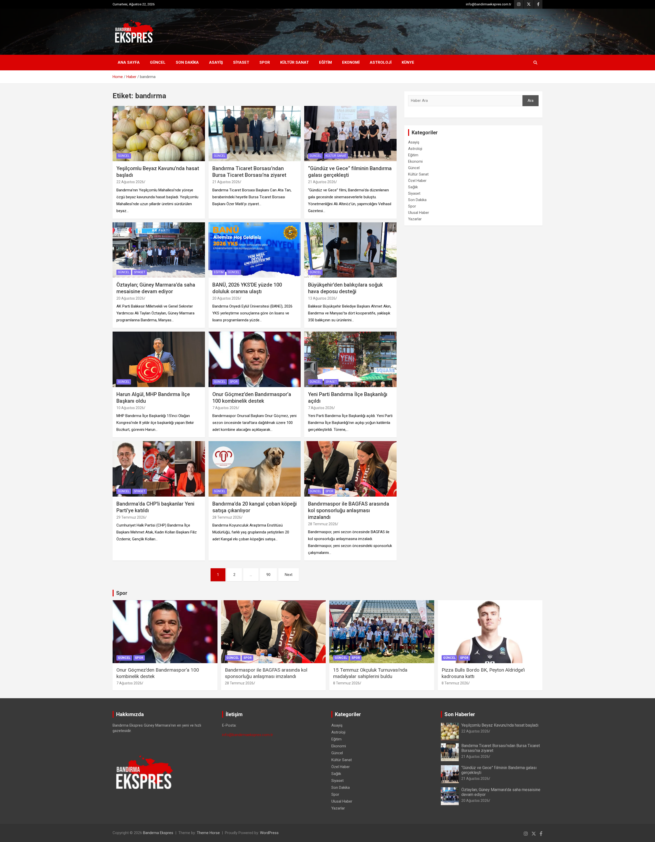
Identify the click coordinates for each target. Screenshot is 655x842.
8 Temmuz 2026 (346, 683)
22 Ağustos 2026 (130, 182)
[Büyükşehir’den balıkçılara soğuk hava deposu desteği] (350, 250)
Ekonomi (350, 62)
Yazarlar (415, 219)
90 (268, 574)
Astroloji (380, 62)
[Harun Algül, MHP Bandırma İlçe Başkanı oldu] (158, 359)
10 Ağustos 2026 (130, 408)
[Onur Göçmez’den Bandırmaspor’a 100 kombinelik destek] (254, 359)
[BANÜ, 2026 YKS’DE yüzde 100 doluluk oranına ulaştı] (254, 250)
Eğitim (325, 62)
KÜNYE (408, 62)
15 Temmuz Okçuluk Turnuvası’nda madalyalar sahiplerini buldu (370, 673)
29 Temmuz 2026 (130, 517)
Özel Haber (417, 180)
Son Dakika (187, 62)
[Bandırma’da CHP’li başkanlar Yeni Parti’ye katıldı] (158, 469)
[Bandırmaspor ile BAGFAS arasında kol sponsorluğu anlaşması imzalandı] (350, 469)
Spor (264, 62)
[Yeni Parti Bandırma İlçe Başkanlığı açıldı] (350, 359)
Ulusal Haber (418, 212)
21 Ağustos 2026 (226, 182)
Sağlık (413, 187)
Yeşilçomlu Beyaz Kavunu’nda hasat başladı (499, 725)
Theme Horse (208, 832)
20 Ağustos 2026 (130, 298)
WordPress (269, 832)
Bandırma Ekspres (158, 832)
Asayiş (216, 62)
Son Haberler (459, 714)
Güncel (158, 62)
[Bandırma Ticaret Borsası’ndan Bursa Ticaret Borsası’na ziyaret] (254, 133)
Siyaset (241, 62)
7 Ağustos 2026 (225, 408)
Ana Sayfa (129, 62)
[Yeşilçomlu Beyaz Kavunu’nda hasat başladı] (158, 133)
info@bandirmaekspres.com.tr (488, 4)
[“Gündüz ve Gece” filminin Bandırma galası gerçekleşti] (350, 133)
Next (288, 574)
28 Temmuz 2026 (226, 517)
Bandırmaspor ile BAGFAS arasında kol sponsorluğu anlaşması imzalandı (348, 510)
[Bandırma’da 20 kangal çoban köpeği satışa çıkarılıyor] (254, 469)
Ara (530, 100)
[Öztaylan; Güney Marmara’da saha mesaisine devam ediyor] (158, 250)
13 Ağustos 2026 (321, 298)
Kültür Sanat (294, 62)
